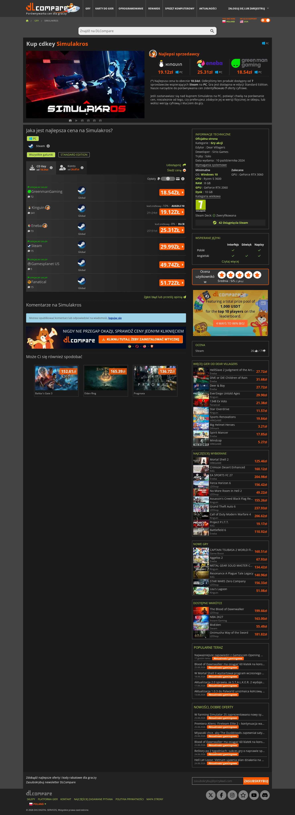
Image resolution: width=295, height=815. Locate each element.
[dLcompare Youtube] (253, 795)
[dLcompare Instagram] (231, 795)
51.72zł (171, 282)
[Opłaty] (168, 179)
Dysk (198, 192)
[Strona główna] (27, 20)
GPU (198, 187)
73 (32, 230)
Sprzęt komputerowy (179, 8)
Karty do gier (104, 8)
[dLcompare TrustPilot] (242, 795)
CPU (198, 179)
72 (32, 196)
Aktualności (208, 8)
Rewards (154, 8)
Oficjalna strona (206, 139)
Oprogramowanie (131, 8)
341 (32, 212)
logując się (115, 318)
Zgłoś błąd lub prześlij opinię (163, 297)
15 (32, 250)
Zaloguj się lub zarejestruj (246, 8)
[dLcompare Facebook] (221, 795)
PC (35, 138)
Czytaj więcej (230, 261)
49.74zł (171, 264)
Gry (87, 8)
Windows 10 (209, 174)
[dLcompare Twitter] (210, 795)
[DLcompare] (39, 792)
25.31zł (171, 230)
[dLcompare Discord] (264, 795)
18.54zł (171, 192)
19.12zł (171, 211)
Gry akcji (217, 143)
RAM (198, 183)
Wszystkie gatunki (41, 154)
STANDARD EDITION (74, 154)
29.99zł (171, 246)
